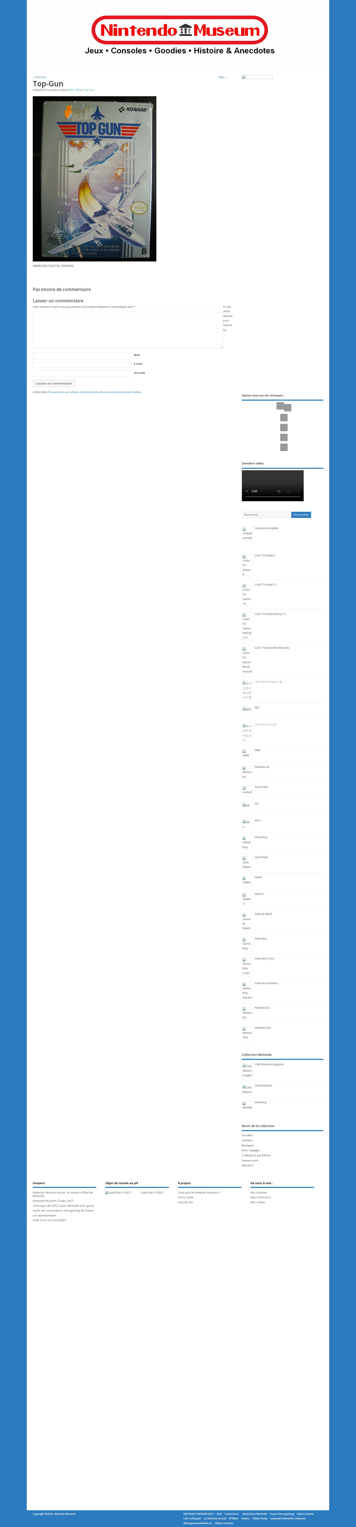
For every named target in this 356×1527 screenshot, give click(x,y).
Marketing (260, 1102)
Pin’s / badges (251, 1150)
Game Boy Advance (266, 983)
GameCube (261, 787)
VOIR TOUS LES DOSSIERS (49, 1220)
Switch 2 (259, 894)
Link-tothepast (192, 1518)
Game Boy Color (264, 958)
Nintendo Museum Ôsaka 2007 (53, 1201)
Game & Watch (263, 914)
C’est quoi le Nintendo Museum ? (199, 1192)
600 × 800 (74, 90)
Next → (223, 77)
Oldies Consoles (224, 1523)
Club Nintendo (263, 1085)
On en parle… (187, 1197)
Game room (250, 1160)
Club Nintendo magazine (269, 1064)
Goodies (247, 1135)
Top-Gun (89, 90)
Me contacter (259, 1192)
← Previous (39, 77)
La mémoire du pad (215, 1518)
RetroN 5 (247, 1165)
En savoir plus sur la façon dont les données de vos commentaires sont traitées (94, 392)
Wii (256, 803)
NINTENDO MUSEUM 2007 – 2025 (203, 1514)
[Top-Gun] (94, 260)
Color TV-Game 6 (265, 555)
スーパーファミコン (266, 724)
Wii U (258, 820)
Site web (139, 373)
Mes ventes (258, 1202)
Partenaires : (232, 1514)
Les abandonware (44, 1215)
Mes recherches (261, 1197)
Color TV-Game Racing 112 (270, 614)
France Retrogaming (282, 1514)
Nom (137, 355)
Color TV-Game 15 (265, 584)
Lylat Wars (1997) (152, 1192)
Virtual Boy (261, 837)
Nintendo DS (262, 1007)
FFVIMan (233, 1518)
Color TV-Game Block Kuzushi (272, 648)
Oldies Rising (259, 1518)
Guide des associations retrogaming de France (63, 1210)
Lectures (247, 1140)
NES (257, 707)
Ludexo (245, 1518)
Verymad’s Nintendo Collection (288, 1518)
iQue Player (261, 857)
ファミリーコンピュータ (268, 681)
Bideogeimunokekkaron (198, 1523)
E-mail (138, 364)
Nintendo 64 (262, 767)
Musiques (248, 1145)
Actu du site (185, 1202)
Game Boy (261, 938)
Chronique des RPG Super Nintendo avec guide (63, 1206)
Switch (258, 877)
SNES (257, 750)
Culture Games (305, 1514)
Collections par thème (256, 1155)
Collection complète (266, 528)
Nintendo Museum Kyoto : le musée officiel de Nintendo (63, 1194)
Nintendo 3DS (263, 1027)
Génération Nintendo (254, 1514)
